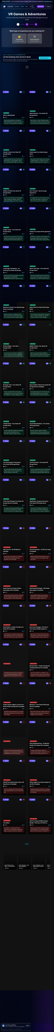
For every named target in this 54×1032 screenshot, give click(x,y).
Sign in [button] (48, 6)
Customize (34, 1025)
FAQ (26, 6)
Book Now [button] (40, 6)
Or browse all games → (27, 50)
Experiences (10, 6)
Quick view (13, 108)
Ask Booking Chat (44, 58)
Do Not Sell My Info (17, 1029)
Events (22, 6)
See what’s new (48, 1)
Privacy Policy (5, 1029)
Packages (17, 6)
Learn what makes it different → (32, 78)
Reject (27, 1025)
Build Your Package (11, 874)
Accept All (40, 1025)
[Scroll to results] (27, 67)
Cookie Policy (11, 1029)
